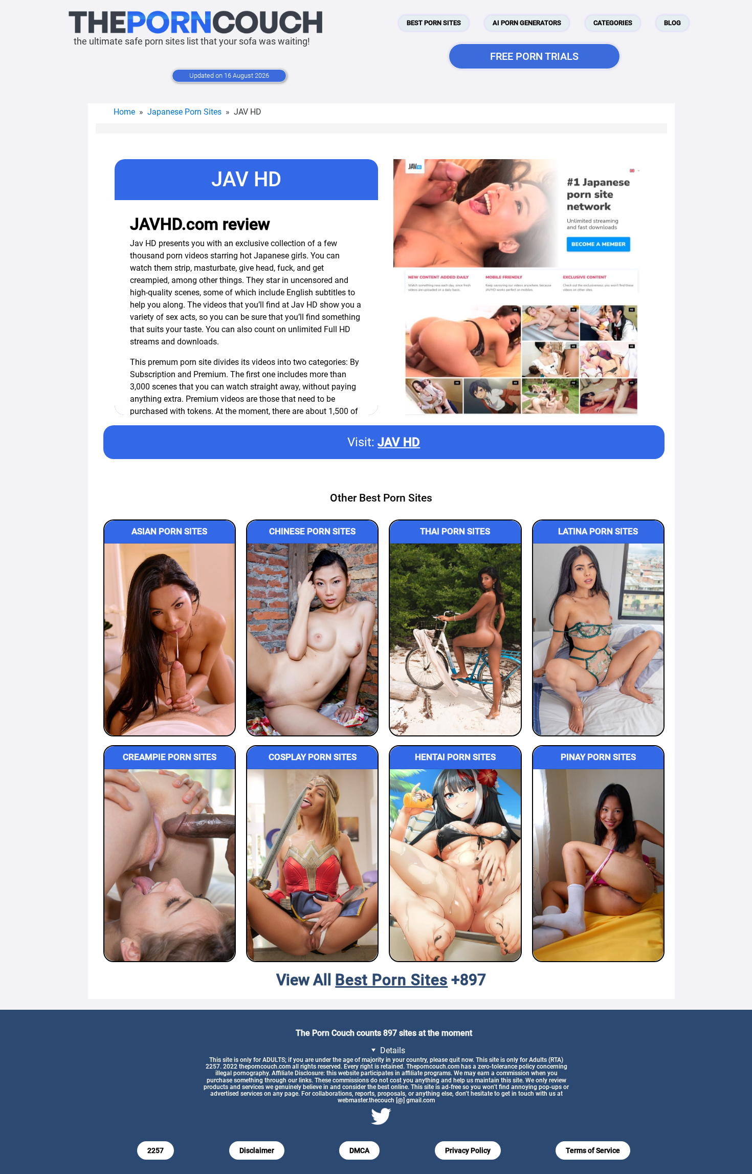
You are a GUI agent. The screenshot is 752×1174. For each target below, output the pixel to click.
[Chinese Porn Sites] (312, 639)
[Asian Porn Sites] (169, 639)
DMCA (359, 1150)
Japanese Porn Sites (184, 112)
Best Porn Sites (434, 23)
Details (391, 1050)
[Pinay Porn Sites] (598, 865)
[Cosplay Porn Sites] (312, 865)
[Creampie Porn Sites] (169, 865)
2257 (155, 1150)
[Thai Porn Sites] (455, 639)
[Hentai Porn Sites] (455, 865)
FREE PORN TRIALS (534, 56)
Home (124, 112)
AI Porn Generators (527, 23)
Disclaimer (256, 1150)
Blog (672, 23)
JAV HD (399, 442)
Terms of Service (593, 1150)
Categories (612, 23)
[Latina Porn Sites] (598, 639)
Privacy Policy (468, 1150)
